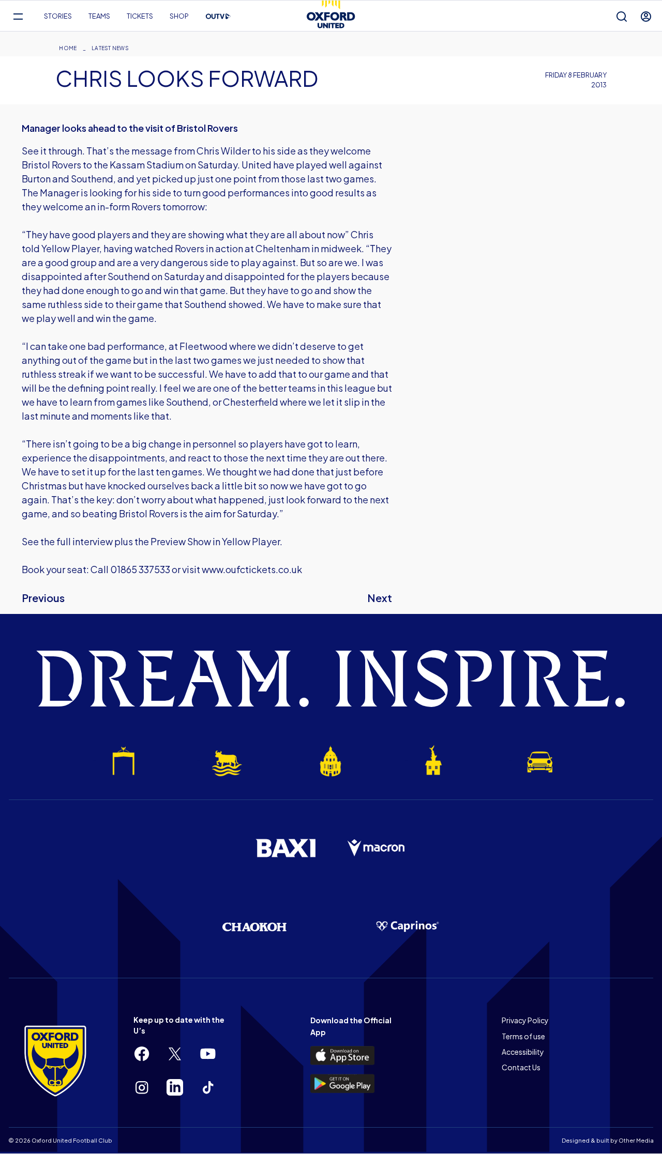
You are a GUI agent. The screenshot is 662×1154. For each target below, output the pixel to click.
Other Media (636, 1140)
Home (68, 48)
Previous (43, 597)
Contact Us (521, 1067)
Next (379, 597)
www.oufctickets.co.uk (252, 569)
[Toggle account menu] (646, 16)
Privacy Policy (525, 1020)
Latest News (110, 48)
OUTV (218, 16)
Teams (99, 16)
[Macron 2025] (376, 848)
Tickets (140, 16)
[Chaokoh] (254, 926)
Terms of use (523, 1036)
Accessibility (523, 1051)
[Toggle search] (621, 16)
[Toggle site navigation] (18, 16)
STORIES (58, 16)
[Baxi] (285, 848)
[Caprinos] (407, 927)
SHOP (179, 16)
